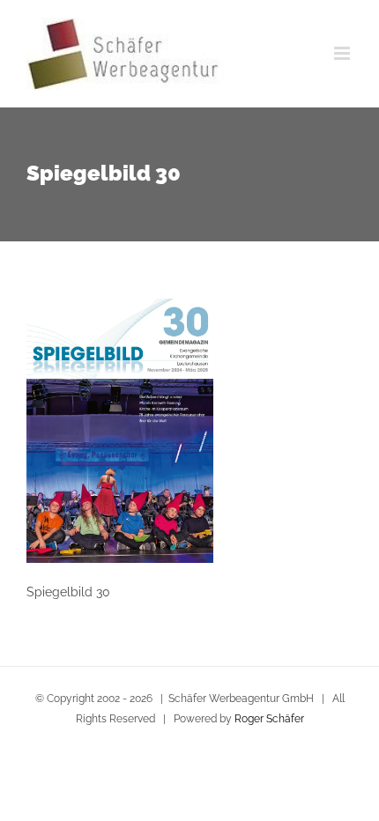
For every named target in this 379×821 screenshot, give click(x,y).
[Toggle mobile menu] (343, 53)
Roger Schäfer (269, 719)
